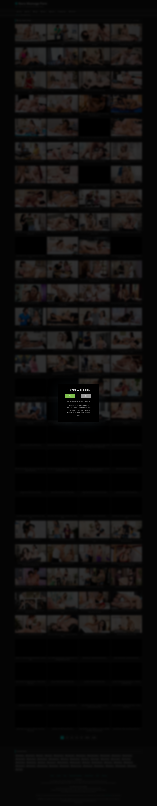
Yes (70, 396)
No (86, 396)
